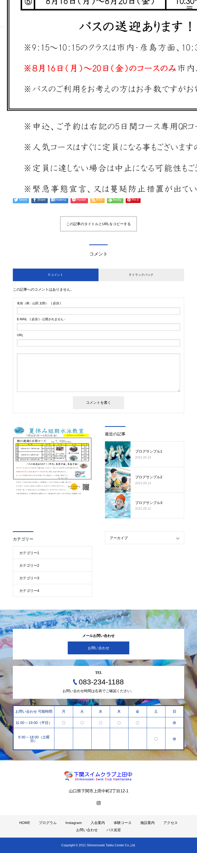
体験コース (123, 823)
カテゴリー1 (29, 553)
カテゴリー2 (29, 565)
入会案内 (98, 823)
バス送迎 (113, 830)
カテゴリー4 (29, 591)
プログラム (48, 823)
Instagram (73, 823)
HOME (24, 823)
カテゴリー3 (29, 578)
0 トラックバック (141, 275)
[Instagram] (98, 802)
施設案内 (147, 823)
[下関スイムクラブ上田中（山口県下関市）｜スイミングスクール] (98, 776)
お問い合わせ (98, 648)
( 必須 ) (39, 303)
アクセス (170, 823)
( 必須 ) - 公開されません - (41, 319)
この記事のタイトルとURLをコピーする (98, 224)
